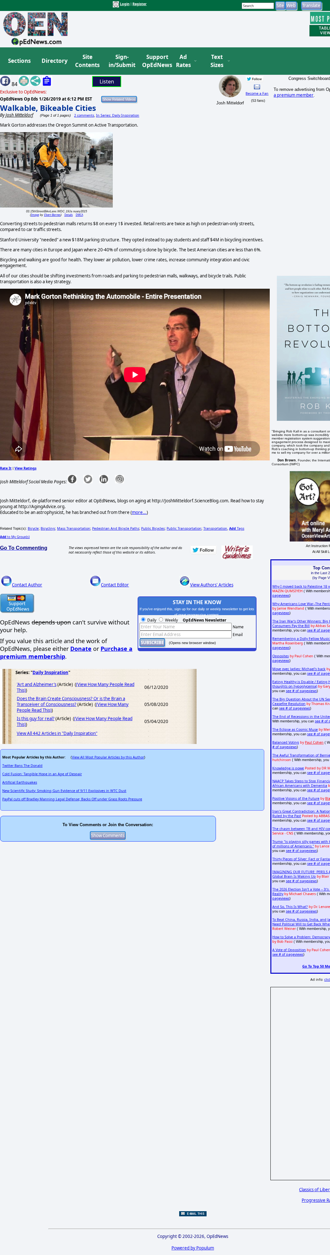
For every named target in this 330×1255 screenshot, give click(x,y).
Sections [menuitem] (19, 60)
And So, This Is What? (290, 906)
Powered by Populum (192, 1248)
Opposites (280, 656)
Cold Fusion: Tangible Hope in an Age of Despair (42, 774)
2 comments (84, 115)
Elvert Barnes (52, 215)
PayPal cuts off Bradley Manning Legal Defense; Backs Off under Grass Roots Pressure (72, 799)
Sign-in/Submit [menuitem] (121, 61)
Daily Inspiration (50, 672)
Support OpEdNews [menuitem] (154, 61)
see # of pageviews (301, 691)
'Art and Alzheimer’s (36, 684)
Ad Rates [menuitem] (183, 61)
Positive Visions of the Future (295, 798)
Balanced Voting (285, 742)
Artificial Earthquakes (19, 782)
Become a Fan (257, 93)
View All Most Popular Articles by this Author (108, 757)
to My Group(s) (15, 537)
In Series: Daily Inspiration (117, 115)
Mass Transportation (73, 528)
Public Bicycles (153, 528)
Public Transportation (184, 528)
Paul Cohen (314, 742)
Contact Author (27, 585)
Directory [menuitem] (54, 60)
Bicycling (48, 528)
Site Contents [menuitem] (87, 61)
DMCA (79, 215)
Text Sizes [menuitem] (216, 61)
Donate (81, 648)
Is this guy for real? (35, 718)
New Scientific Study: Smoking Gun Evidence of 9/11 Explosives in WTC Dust (64, 790)
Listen (107, 81)
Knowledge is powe (288, 768)
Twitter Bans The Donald (22, 765)
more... (139, 512)
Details (68, 215)
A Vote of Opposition (289, 950)
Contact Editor (115, 585)
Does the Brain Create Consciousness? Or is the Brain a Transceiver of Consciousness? (71, 701)
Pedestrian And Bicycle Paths (115, 528)
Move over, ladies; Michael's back (298, 669)
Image (35, 215)
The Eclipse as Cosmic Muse (295, 729)
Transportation (215, 528)
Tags (236, 528)
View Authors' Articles (211, 585)
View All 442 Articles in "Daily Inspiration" (57, 733)
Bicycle (33, 528)
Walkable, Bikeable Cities (48, 107)
